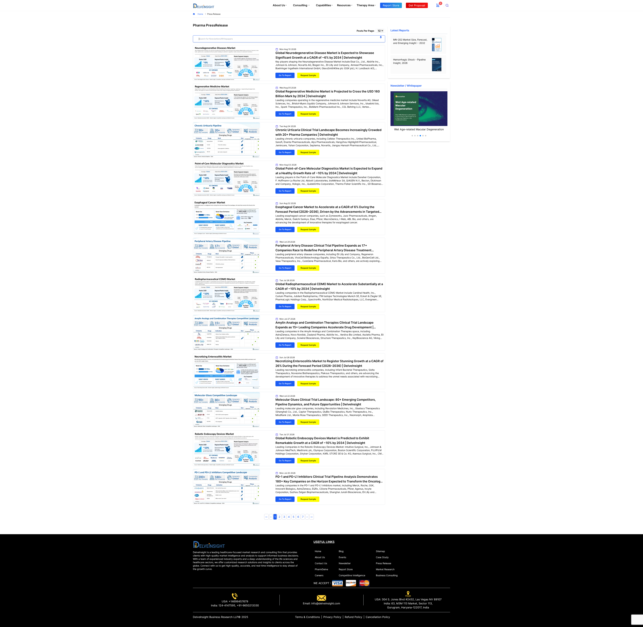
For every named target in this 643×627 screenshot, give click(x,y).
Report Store (346, 569)
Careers (319, 575)
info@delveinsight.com (325, 603)
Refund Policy (353, 617)
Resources (344, 5)
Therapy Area (365, 5)
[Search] (447, 5)
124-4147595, (227, 605)
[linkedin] (438, 617)
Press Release (383, 563)
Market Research (385, 569)
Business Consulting (387, 575)
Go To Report (285, 75)
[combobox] (447, 5)
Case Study (382, 557)
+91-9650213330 (247, 605)
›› (312, 516)
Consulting (300, 5)
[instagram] (448, 617)
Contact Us (321, 563)
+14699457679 (238, 601)
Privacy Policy (332, 617)
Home (201, 14)
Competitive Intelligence (352, 575)
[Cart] (438, 5)
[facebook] (443, 617)
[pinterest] (446, 617)
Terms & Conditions (307, 617)
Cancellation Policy (378, 617)
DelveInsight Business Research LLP (215, 617)
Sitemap (380, 551)
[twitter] (440, 617)
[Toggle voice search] (381, 37)
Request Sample (308, 75)
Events (342, 557)
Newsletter (345, 563)
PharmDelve (321, 569)
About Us (279, 5)
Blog (341, 551)
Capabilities (323, 5)
